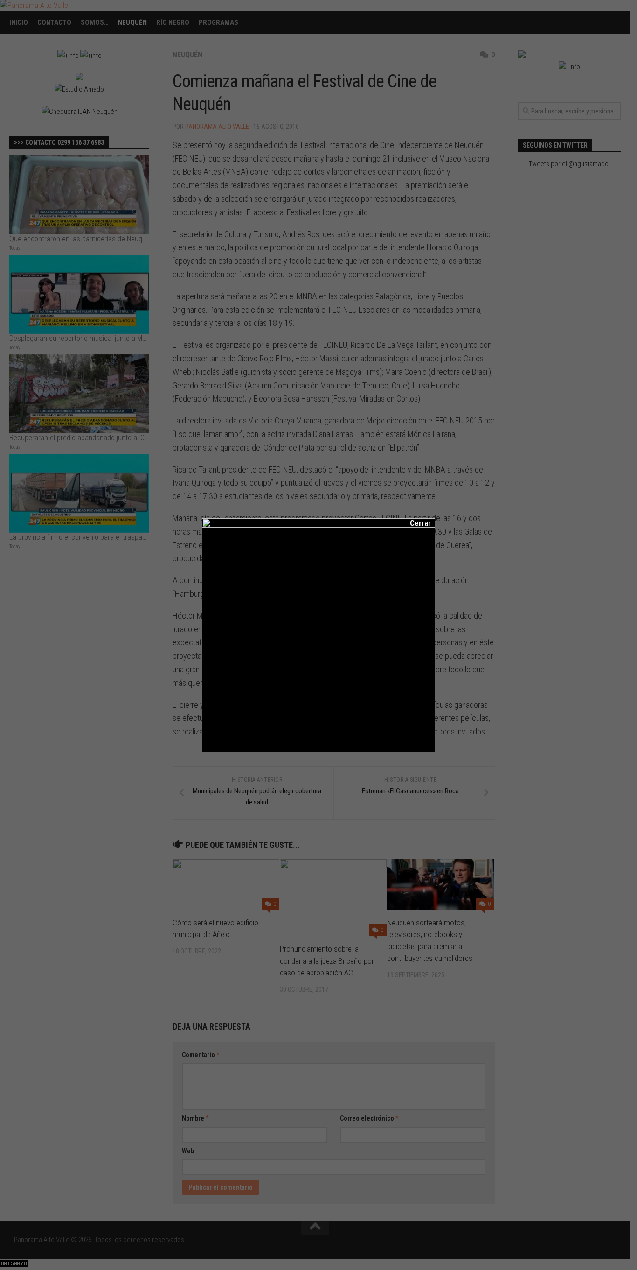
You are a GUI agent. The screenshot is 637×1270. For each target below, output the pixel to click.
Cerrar (414, 523)
